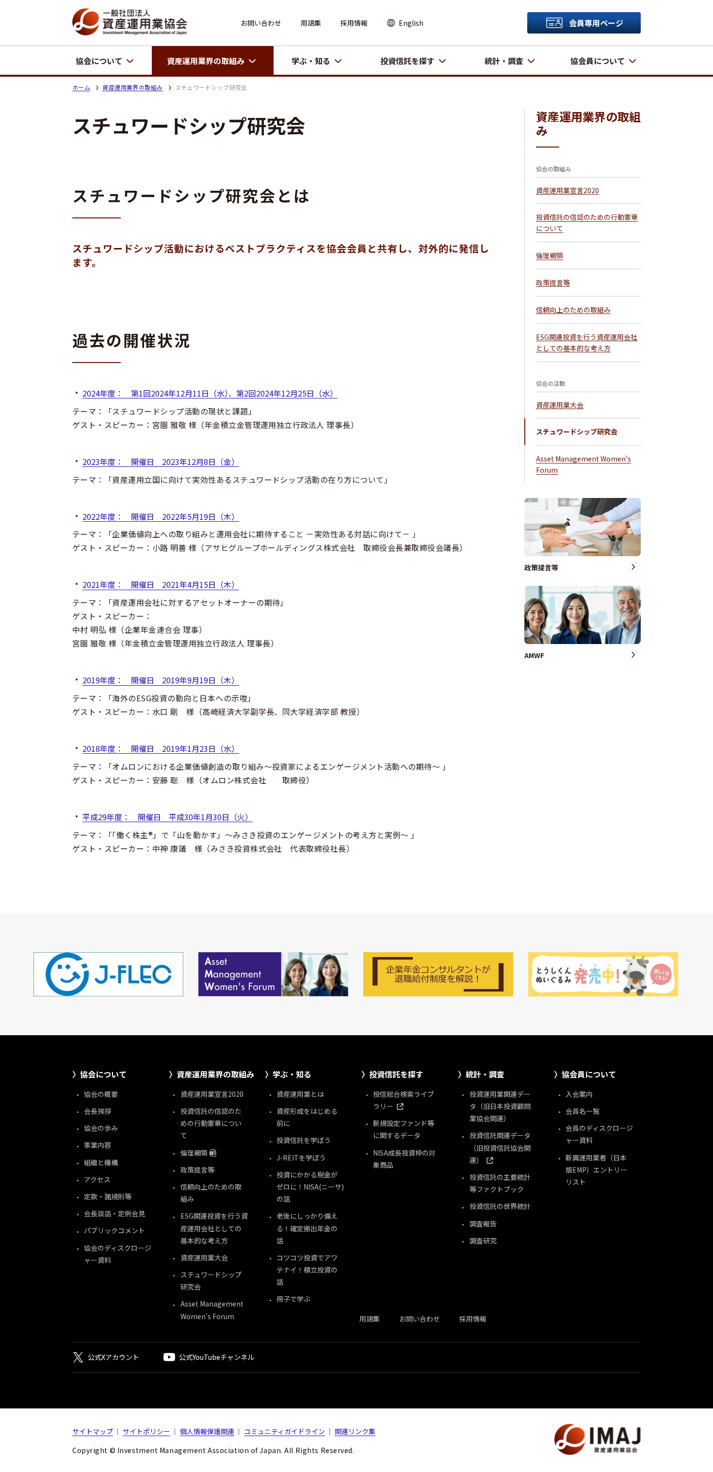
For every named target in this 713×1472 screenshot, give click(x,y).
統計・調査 (504, 60)
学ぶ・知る (311, 60)
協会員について (597, 60)
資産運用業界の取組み (205, 60)
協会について (99, 60)
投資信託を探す (407, 60)
